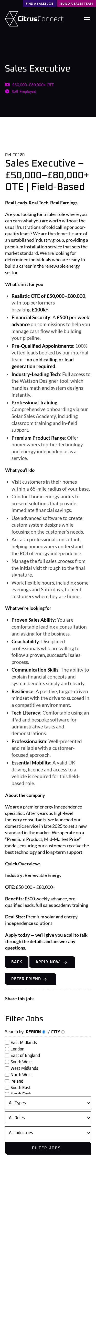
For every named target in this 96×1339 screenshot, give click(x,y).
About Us (13, 1225)
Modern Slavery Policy (25, 1256)
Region (34, 1032)
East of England (25, 1056)
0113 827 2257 (20, 1313)
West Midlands (24, 1068)
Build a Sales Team (76, 3)
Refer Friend (26, 979)
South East (20, 1088)
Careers (12, 1232)
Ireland (16, 1081)
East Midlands (23, 1043)
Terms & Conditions (22, 1248)
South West (21, 1062)
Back (16, 962)
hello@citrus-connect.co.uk (33, 1324)
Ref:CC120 (15, 155)
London (17, 1049)
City (56, 1032)
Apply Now (48, 962)
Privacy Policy (17, 1240)
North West (21, 1075)
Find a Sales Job (40, 3)
